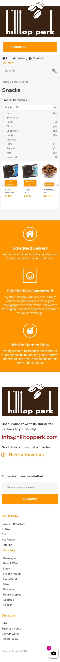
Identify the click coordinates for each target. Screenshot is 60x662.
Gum (9, 144)
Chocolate (12, 131)
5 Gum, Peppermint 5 (10, 191)
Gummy (11, 148)
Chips (9, 126)
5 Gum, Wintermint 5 (29, 191)
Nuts (9, 153)
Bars (9, 113)
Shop (15, 82)
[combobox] (30, 107)
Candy (10, 122)
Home (6, 82)
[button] (6, 58)
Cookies (11, 135)
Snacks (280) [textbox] (30, 107)
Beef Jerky (12, 117)
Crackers (11, 139)
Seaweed (12, 157)
